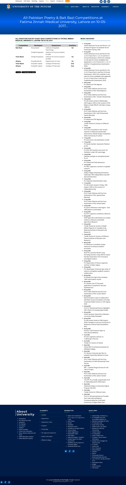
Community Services (97, 455)
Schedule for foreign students (76, 428)
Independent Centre (46, 422)
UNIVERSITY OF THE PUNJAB (32, 6)
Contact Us (59, 1)
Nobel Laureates (23, 429)
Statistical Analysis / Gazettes (76, 437)
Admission (18, 1)
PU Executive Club (97, 423)
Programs (44, 425)
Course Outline (72, 430)
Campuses (22, 422)
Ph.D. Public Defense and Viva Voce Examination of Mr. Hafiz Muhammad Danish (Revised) (96, 113)
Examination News (73, 434)
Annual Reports (96, 450)
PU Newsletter (96, 434)
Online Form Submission (76, 417)
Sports (94, 453)
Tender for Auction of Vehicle (93, 343)
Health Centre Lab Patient (99, 426)
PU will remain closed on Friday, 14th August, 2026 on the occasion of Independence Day (95, 187)
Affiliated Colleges (46, 440)
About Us (86, 6)
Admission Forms (72, 426)
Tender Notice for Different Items (95, 392)
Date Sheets (71, 421)
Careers (41, 1)
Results (70, 423)
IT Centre (70, 481)
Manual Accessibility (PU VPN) (100, 421)
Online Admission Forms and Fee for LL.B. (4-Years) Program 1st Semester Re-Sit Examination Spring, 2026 (97, 48)
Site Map (34, 1)
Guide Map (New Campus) (26, 436)
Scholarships (44, 429)
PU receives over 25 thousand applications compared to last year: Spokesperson (95, 285)
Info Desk (27, 1)
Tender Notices (96, 432)
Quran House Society (98, 425)
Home (66, 6)
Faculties (43, 415)
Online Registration (73, 432)
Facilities (21, 427)
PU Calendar (22, 424)
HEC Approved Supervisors (48, 433)
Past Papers (71, 435)
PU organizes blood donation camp (95, 181)
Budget (94, 464)
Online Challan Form (97, 435)
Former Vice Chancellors (25, 431)
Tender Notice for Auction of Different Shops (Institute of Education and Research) (96, 238)
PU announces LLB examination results (96, 140)
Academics (105, 6)
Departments (45, 418)
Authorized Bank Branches (99, 457)
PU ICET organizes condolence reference (97, 214)
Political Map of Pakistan (99, 416)
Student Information (47, 436)
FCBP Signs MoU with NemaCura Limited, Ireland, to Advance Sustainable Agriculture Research (97, 220)
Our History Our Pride (25, 420)
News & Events (96, 466)
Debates (94, 451)
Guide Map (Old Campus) (26, 438)
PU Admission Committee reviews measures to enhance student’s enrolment (94, 247)
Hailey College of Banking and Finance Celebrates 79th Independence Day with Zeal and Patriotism (97, 175)
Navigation (95, 6)
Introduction (22, 418)
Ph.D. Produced (96, 448)
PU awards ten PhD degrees (93, 84)
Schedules (70, 425)
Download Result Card (74, 446)
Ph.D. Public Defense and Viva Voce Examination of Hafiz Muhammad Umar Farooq (96, 361)
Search (52, 1)
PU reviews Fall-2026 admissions (94, 162)
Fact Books (22, 426)
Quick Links (75, 6)
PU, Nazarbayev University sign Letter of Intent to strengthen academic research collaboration (97, 271)
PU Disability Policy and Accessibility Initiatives (98, 418)
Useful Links (95, 446)
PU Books (95, 444)
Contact (116, 6)
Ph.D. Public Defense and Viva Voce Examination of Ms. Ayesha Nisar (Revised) (95, 195)
